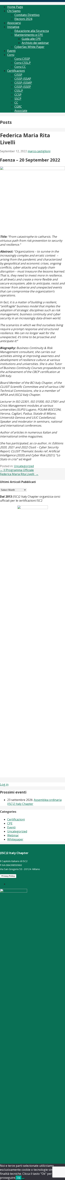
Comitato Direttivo (27, 15)
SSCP (17, 99)
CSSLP (18, 91)
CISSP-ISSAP (22, 79)
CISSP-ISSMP (23, 83)
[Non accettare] (23, 1178)
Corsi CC (20, 67)
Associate (20, 111)
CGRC (18, 107)
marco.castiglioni (39, 151)
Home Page (15, 7)
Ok (18, 1177)
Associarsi (14, 23)
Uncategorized (24, 466)
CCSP (17, 95)
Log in (4, 784)
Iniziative (13, 27)
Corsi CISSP (22, 59)
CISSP (18, 75)
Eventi (11, 51)
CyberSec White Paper (29, 47)
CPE (9, 823)
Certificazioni (16, 71)
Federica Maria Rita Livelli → (19, 474)
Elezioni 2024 (23, 19)
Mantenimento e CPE (28, 35)
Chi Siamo (14, 11)
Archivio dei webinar (35, 43)
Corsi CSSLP (22, 63)
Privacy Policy (8, 876)
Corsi (10, 55)
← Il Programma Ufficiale (17, 470)
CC (16, 103)
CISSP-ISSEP (22, 87)
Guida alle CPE (31, 39)
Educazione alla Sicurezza (31, 31)
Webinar (13, 835)
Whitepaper (15, 839)
